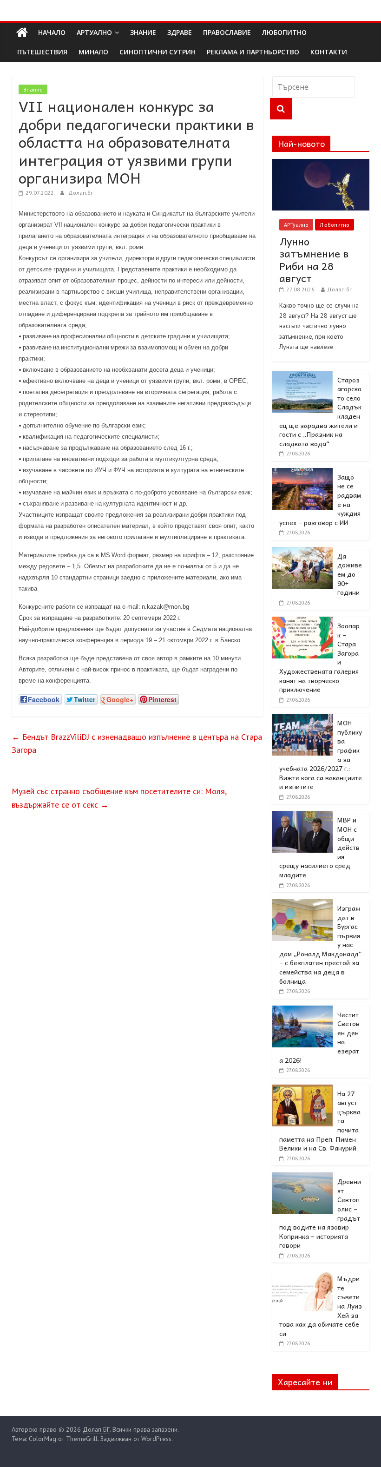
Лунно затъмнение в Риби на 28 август (313, 259)
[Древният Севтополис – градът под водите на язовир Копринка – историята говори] (302, 1177)
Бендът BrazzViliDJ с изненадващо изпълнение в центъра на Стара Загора (137, 743)
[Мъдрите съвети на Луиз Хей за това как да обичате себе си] (302, 1274)
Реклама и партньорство (253, 51)
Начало (52, 32)
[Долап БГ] (22, 32)
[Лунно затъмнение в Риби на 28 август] (321, 164)
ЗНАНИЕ (143, 32)
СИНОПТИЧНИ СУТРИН (157, 51)
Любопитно (334, 224)
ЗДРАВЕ (179, 32)
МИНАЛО (93, 51)
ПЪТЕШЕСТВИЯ (42, 51)
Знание (33, 89)
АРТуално (94, 32)
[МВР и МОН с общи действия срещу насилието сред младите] (302, 816)
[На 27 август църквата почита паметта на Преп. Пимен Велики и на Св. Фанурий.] (302, 1089)
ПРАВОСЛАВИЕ (227, 32)
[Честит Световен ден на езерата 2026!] (302, 1011)
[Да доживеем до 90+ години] (302, 552)
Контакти (328, 51)
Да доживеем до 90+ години (349, 574)
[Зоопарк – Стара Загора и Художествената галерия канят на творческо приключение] (302, 622)
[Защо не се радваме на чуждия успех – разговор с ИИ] (302, 473)
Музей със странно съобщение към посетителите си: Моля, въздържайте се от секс (119, 798)
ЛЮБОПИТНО (284, 32)
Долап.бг (80, 192)
